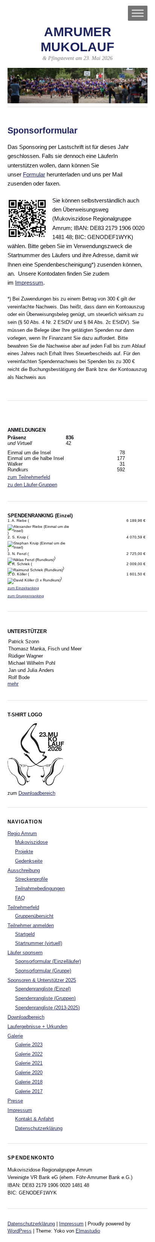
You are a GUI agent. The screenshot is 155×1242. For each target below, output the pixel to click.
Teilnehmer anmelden (31, 925)
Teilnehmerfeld (23, 907)
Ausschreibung (24, 870)
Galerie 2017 (29, 1091)
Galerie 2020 (29, 1072)
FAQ (20, 898)
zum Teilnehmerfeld (29, 477)
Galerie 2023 (29, 1044)
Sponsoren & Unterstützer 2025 (42, 980)
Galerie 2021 (29, 1063)
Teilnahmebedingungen (40, 888)
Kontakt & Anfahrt (34, 1119)
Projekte (24, 851)
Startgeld (25, 934)
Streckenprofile (31, 879)
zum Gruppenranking (26, 596)
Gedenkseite (29, 861)
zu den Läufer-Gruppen (32, 485)
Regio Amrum (22, 833)
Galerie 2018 (29, 1082)
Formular (34, 174)
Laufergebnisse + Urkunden (37, 1026)
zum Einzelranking (23, 588)
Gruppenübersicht (34, 916)
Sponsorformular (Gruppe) (43, 971)
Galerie (15, 1036)
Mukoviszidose (31, 842)
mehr (13, 684)
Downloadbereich (36, 793)
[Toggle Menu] (138, 13)
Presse (15, 1101)
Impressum (29, 282)
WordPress (20, 1231)
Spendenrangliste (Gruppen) (45, 998)
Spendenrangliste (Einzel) (43, 989)
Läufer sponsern (25, 952)
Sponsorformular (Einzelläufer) (48, 961)
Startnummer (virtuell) (38, 943)
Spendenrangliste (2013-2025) (47, 1007)
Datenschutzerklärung (38, 1128)
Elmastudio (88, 1231)
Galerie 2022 (29, 1054)
